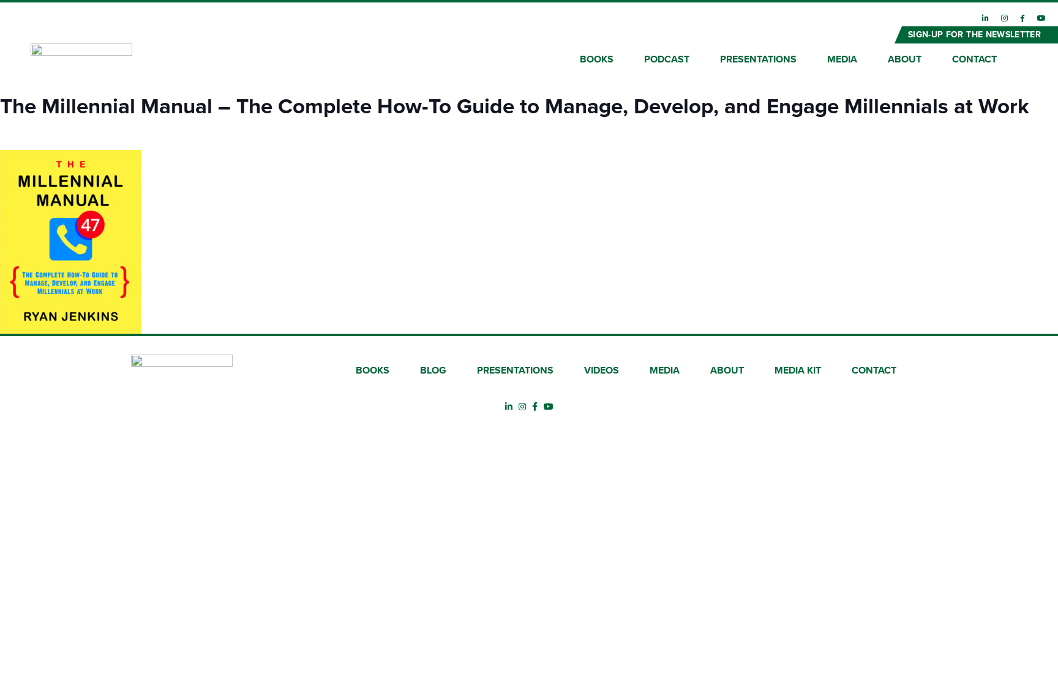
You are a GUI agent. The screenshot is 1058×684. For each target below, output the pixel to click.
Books (596, 59)
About (904, 59)
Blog (433, 370)
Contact (974, 59)
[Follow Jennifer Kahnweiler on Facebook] (1022, 18)
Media (842, 59)
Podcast (666, 59)
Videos (601, 370)
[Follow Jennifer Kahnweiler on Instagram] (1004, 18)
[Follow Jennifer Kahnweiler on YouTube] (1041, 18)
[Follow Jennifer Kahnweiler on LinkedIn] (985, 18)
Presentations (758, 59)
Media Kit (798, 370)
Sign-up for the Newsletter (974, 34)
